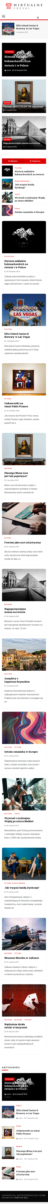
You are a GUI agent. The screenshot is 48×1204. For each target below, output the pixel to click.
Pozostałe (9, 52)
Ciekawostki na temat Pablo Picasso (28, 27)
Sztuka (7, 399)
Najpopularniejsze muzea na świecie (21, 143)
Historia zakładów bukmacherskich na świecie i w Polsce (17, 61)
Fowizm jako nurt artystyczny (22, 542)
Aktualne (14, 161)
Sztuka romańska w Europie (29, 212)
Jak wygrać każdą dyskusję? (24, 186)
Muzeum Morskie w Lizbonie (21, 957)
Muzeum (7, 103)
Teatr (17, 813)
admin (9, 70)
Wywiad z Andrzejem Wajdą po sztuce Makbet (30, 199)
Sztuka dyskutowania (22, 181)
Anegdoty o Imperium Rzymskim (17, 680)
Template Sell (21, 1198)
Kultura (17, 194)
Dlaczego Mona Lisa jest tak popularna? (23, 106)
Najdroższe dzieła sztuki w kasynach (15, 1026)
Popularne (36, 161)
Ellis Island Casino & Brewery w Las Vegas (17, 335)
